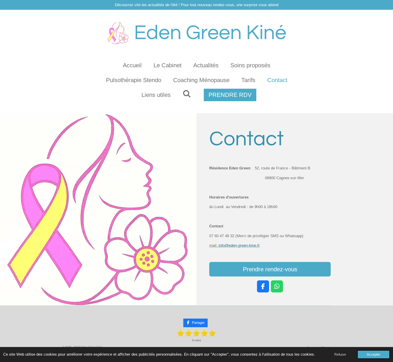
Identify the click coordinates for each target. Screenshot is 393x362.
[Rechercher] (186, 94)
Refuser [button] (340, 354)
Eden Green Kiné (210, 32)
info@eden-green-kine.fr (234, 245)
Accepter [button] (373, 354)
